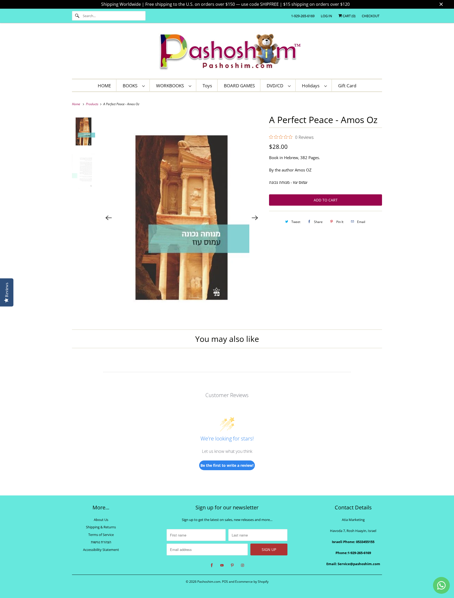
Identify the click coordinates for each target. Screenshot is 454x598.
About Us (101, 519)
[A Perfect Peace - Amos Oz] (182, 218)
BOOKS (131, 86)
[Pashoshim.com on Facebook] (211, 565)
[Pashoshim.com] (227, 52)
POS (225, 581)
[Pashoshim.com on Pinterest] (232, 565)
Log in (326, 15)
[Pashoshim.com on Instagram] (242, 565)
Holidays (312, 86)
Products (92, 104)
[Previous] (109, 218)
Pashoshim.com (208, 581)
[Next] (255, 218)
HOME (104, 86)
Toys (207, 86)
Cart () (348, 15)
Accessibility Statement (101, 549)
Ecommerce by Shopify (252, 581)
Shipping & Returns (101, 527)
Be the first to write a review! (227, 465)
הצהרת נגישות (101, 542)
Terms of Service (101, 534)
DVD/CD (276, 86)
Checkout (370, 15)
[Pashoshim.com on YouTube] (222, 565)
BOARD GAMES (239, 86)
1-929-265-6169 (302, 15)
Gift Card (347, 86)
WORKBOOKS (171, 86)
